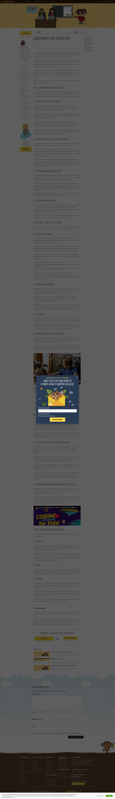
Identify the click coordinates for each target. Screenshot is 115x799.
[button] (76, 377)
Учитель (49, 416)
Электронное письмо (44, 408)
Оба (54, 416)
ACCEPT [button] (109, 795)
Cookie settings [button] (100, 795)
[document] (57, 399)
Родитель (42, 416)
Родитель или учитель (44, 414)
